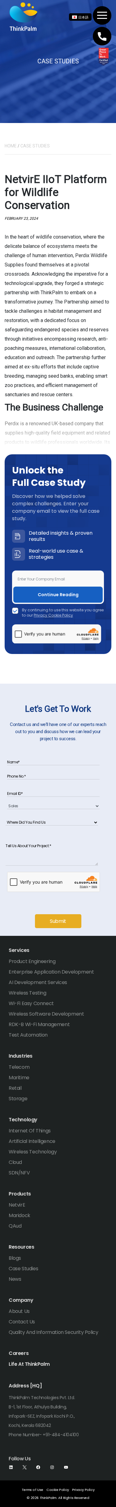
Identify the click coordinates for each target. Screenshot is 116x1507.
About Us (19, 1311)
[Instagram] (52, 1467)
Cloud (15, 1162)
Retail (15, 1088)
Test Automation (28, 1034)
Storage (18, 1098)
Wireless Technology (33, 1151)
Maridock (19, 1215)
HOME (11, 145)
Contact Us (22, 1321)
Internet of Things (30, 1130)
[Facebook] (38, 1467)
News (15, 1279)
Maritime (19, 1077)
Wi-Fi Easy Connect (31, 1003)
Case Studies (23, 1268)
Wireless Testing (27, 992)
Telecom (19, 1067)
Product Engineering (32, 961)
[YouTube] (66, 1467)
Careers (18, 1353)
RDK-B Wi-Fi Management (39, 1024)
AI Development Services (38, 982)
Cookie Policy (57, 1489)
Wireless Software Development (46, 1013)
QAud (15, 1225)
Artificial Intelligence (32, 1141)
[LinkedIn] (11, 1467)
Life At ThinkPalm (29, 1364)
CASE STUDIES (35, 145)
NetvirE (17, 1204)
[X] (25, 1467)
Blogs (15, 1258)
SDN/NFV (19, 1172)
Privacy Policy (83, 1489)
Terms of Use (32, 1489)
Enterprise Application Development (51, 971)
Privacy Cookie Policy (53, 615)
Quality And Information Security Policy (53, 1332)
